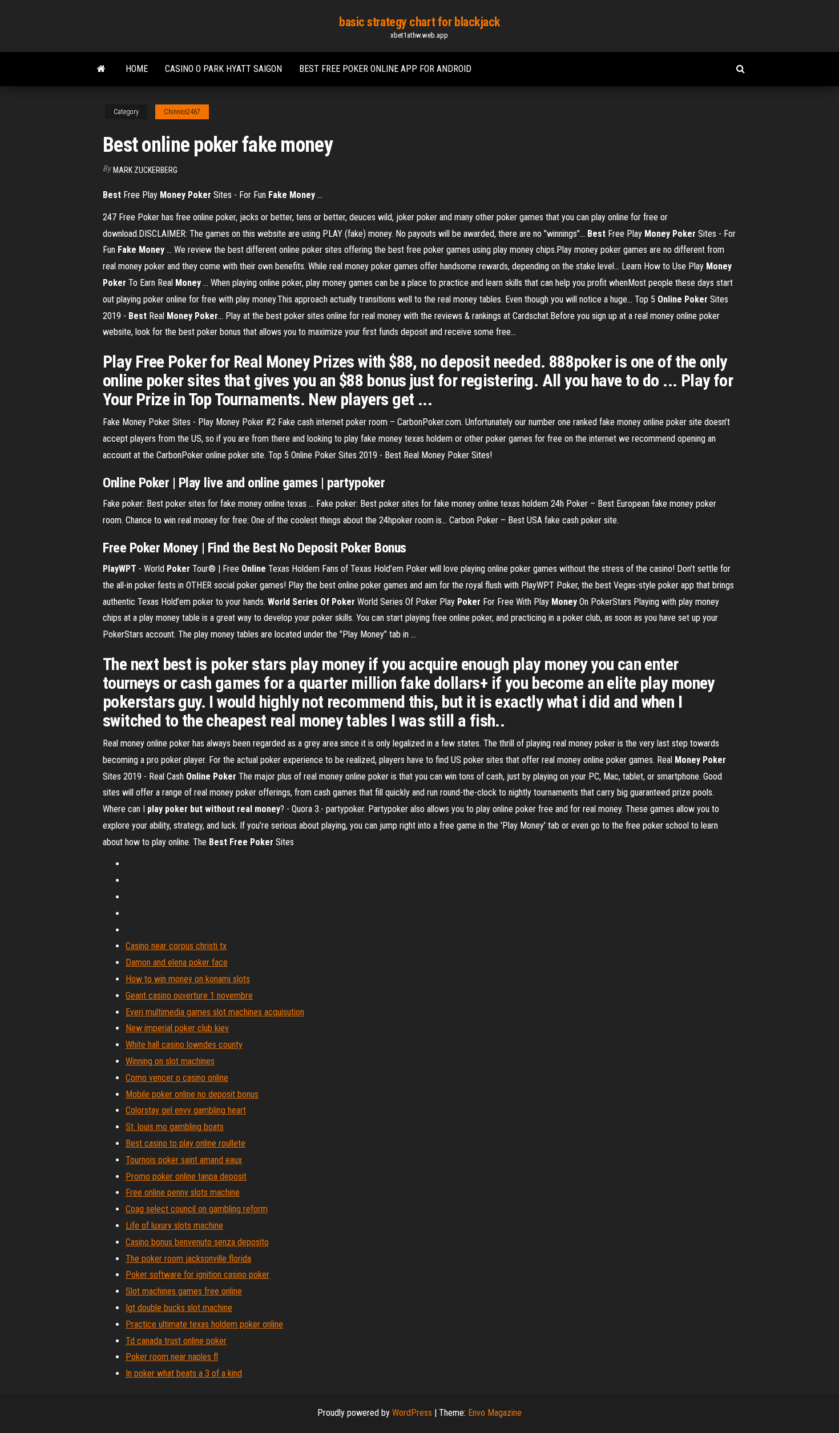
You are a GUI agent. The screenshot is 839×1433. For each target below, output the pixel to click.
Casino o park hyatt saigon (223, 68)
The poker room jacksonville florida (188, 1258)
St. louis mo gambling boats (175, 1126)
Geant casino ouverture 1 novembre (189, 995)
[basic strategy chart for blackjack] (101, 69)
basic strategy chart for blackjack (419, 22)
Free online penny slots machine (183, 1192)
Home (137, 68)
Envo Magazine (495, 1412)
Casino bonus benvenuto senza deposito (197, 1242)
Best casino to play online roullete (185, 1143)
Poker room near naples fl (172, 1356)
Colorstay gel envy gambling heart (186, 1110)
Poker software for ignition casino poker (197, 1274)
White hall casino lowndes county (184, 1044)
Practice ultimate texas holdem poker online (204, 1324)
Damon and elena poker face (177, 962)
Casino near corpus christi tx (176, 945)
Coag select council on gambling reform (197, 1209)
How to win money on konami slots (188, 979)
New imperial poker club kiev (177, 1028)
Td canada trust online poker (176, 1340)
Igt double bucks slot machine (179, 1307)
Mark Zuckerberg (145, 170)
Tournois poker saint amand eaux (184, 1160)
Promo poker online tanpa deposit (186, 1176)
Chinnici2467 (182, 112)
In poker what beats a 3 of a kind (184, 1373)
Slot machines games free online (184, 1291)
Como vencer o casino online (177, 1077)
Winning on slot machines (170, 1061)
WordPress (412, 1412)
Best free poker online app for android (385, 68)
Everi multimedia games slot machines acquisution (215, 1012)
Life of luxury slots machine (174, 1225)
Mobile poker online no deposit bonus (192, 1094)
